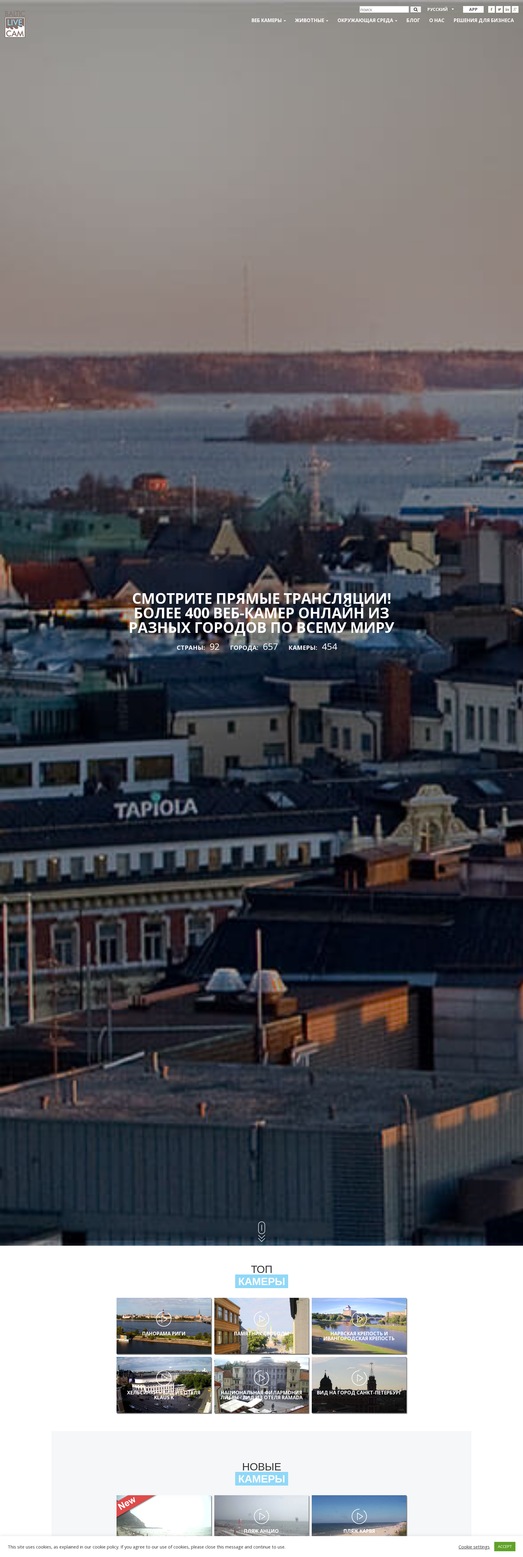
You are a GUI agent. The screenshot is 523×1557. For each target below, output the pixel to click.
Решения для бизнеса (484, 20)
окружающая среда (365, 20)
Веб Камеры (267, 20)
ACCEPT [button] (505, 1546)
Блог (413, 20)
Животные (310, 20)
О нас (437, 20)
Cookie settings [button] (474, 1546)
